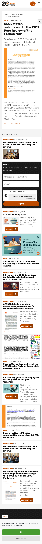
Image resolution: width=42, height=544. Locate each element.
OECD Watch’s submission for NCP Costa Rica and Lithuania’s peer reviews (20, 448)
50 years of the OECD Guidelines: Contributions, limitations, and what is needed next (19, 277)
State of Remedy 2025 (14, 214)
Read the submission (13, 124)
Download (9, 229)
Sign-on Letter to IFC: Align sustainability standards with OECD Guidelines (21, 435)
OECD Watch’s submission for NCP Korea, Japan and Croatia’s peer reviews (20, 144)
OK (21, 532)
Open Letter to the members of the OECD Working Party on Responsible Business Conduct (21, 366)
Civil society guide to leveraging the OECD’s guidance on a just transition (21, 379)
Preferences (21, 538)
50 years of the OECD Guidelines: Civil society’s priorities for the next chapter (21, 263)
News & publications (16, 14)
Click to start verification (22, 197)
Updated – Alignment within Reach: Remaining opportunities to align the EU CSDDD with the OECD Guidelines (20, 474)
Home (6, 14)
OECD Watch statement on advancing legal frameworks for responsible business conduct (19, 306)
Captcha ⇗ (31, 198)
